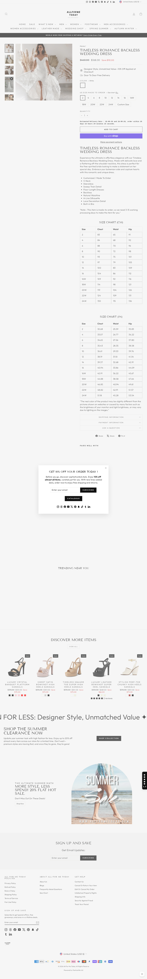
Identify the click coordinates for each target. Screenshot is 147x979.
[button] (144, 780)
